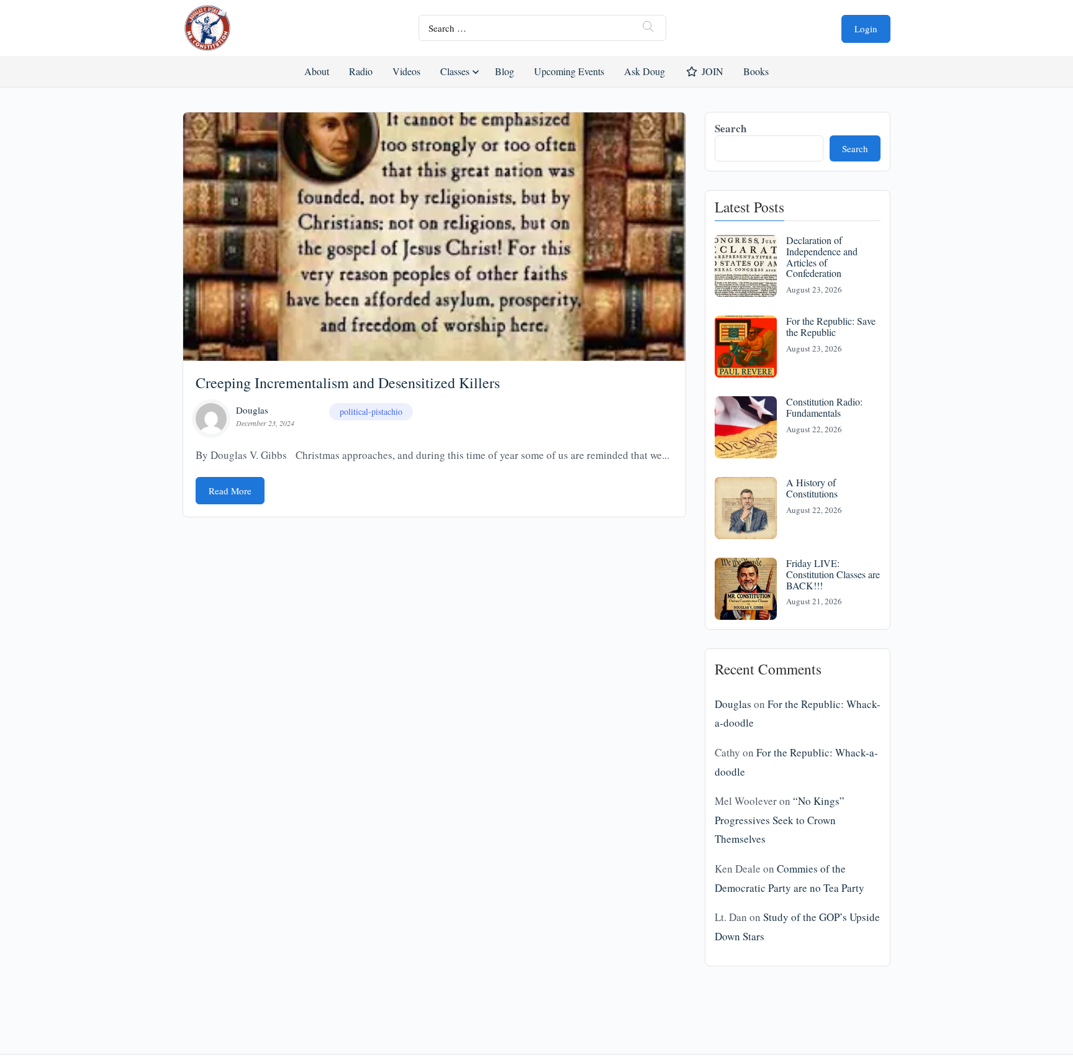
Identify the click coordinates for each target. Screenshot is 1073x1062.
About (316, 71)
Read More (230, 490)
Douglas (252, 410)
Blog (504, 71)
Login (865, 28)
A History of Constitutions (812, 488)
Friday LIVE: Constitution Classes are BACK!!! (833, 573)
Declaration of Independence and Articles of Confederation (822, 256)
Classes (454, 71)
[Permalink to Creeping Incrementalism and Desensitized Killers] (434, 236)
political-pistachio (371, 411)
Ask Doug (643, 71)
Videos (406, 71)
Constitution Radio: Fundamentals (824, 407)
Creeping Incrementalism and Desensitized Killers (348, 383)
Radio (361, 71)
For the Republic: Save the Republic (831, 326)
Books (756, 71)
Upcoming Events (569, 71)
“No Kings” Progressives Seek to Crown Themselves (779, 820)
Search (730, 128)
